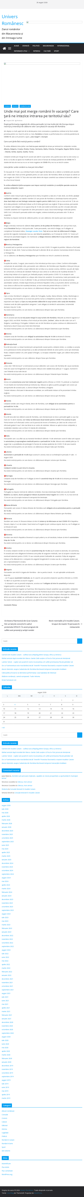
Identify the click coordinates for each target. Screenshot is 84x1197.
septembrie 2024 (8, 874)
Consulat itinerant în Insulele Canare (22, 789)
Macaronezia (48, 46)
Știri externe (6, 1151)
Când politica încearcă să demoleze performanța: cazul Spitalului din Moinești (29, 673)
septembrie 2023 (8, 910)
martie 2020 (6, 1055)
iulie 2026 (5, 809)
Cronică (25, 46)
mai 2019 (5, 1091)
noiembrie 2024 (7, 867)
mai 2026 (5, 813)
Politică (36, 46)
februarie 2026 (7, 823)
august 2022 (6, 950)
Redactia (19, 120)
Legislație (5, 1133)
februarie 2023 (7, 928)
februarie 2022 (7, 972)
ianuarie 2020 (6, 1062)
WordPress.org (7, 1174)
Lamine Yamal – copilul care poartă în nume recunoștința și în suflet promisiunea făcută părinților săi (37, 662)
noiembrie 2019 (7, 1069)
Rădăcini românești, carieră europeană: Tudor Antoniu (21, 676)
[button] (28, 51)
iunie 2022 (5, 957)
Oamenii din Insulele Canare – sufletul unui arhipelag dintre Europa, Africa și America (31, 655)
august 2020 (6, 1037)
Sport (56, 51)
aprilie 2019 (6, 1094)
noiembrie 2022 (7, 939)
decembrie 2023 (7, 899)
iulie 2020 (5, 1040)
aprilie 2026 (6, 816)
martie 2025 (6, 856)
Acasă (16, 46)
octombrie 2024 (7, 870)
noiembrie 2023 (7, 903)
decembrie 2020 (7, 1022)
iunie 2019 (5, 1087)
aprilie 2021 (6, 1008)
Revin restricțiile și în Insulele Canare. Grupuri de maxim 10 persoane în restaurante (64, 624)
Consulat (5, 1115)
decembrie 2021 (7, 979)
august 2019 (6, 1080)
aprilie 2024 (6, 885)
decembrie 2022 (7, 935)
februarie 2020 (7, 1058)
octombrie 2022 (7, 943)
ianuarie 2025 (6, 860)
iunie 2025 (5, 845)
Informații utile (20, 51)
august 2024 (6, 878)
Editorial (4, 1125)
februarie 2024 (7, 892)
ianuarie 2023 (6, 932)
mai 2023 (5, 921)
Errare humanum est (9, 680)
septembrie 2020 (8, 1033)
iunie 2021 (5, 1001)
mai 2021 (5, 1004)
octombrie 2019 (7, 1073)
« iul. (3, 727)
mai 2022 (5, 961)
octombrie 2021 (7, 986)
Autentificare (6, 1163)
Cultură (47, 51)
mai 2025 (5, 849)
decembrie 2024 (7, 863)
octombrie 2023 (7, 907)
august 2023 (6, 914)
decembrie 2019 (7, 1066)
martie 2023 (6, 925)
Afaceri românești (8, 1111)
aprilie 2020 (6, 1051)
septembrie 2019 (8, 1076)
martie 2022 (6, 968)
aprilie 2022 (6, 964)
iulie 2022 (5, 954)
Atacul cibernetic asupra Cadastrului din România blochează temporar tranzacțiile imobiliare (34, 669)
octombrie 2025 (7, 838)
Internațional (63, 46)
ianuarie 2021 (6, 1019)
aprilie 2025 (6, 852)
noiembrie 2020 (7, 1026)
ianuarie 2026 (6, 827)
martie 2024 (6, 888)
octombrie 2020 (7, 1029)
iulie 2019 (5, 1084)
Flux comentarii (7, 1171)
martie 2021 (6, 1011)
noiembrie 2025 (7, 834)
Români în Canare (8, 1140)
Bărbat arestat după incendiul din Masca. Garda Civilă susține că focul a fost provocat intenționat (36, 658)
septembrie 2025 (8, 841)
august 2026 (6, 805)
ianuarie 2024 (6, 896)
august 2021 (6, 993)
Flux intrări (5, 1167)
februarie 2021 (7, 1015)
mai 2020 (5, 1048)
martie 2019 (6, 1098)
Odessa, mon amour (24, 782)
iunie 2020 (5, 1044)
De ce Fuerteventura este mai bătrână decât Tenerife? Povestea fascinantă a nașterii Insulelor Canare (38, 665)
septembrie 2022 (8, 946)
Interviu (36, 51)
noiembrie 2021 (7, 982)
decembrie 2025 (7, 831)
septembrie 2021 (8, 990)
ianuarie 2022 (6, 975)
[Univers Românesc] (4, 48)
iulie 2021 (5, 997)
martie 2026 (6, 820)
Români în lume (25, 106)
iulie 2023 (5, 917)
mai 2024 (5, 881)
